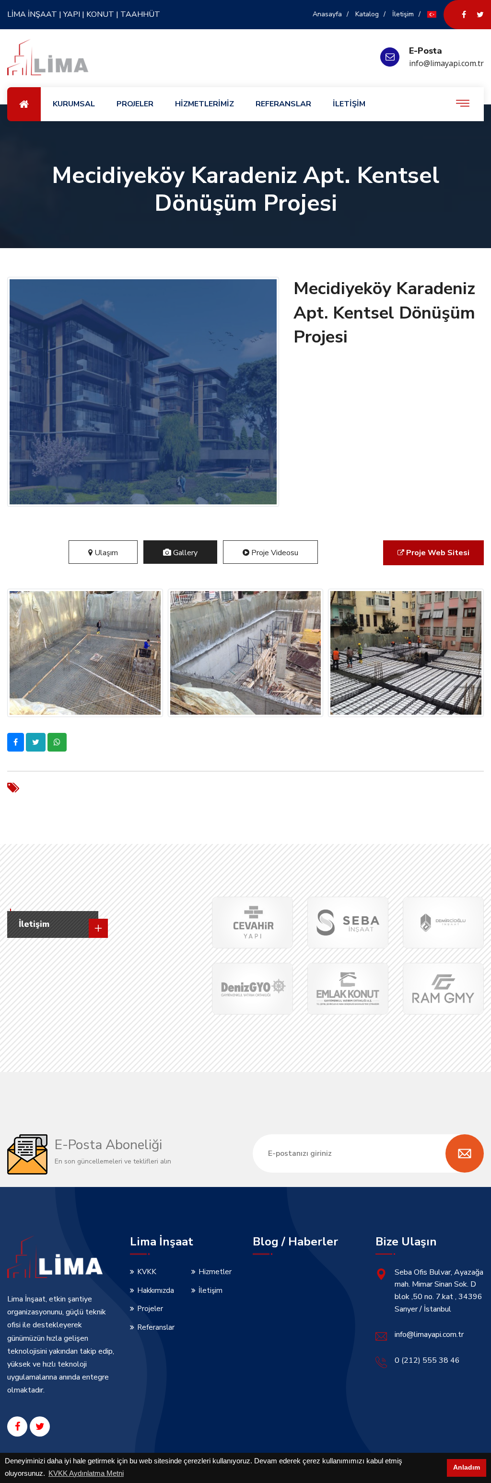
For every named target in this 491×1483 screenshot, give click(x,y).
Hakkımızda (155, 1290)
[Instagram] (480, 14)
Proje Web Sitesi (437, 553)
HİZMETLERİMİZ (204, 104)
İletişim (403, 14)
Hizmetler (215, 1272)
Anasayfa (327, 14)
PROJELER (135, 104)
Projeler (150, 1308)
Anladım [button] (466, 1467)
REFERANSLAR (283, 104)
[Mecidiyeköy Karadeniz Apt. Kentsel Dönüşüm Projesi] (85, 653)
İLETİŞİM (349, 104)
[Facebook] (464, 14)
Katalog (367, 14)
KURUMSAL (74, 104)
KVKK (146, 1272)
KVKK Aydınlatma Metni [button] (86, 1473)
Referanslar (156, 1327)
